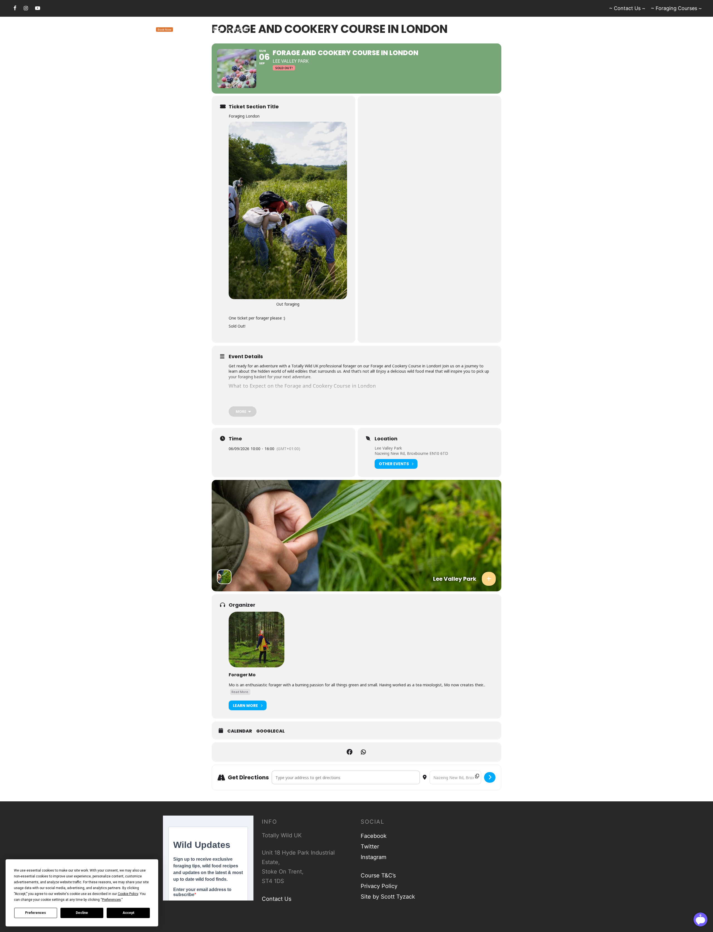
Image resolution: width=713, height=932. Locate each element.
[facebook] (15, 8)
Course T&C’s (378, 875)
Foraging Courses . (138, 29)
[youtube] (37, 8)
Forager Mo (242, 675)
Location (386, 438)
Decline (82, 913)
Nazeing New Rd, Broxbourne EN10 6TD (411, 453)
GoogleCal (270, 731)
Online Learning (200, 29)
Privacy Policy (379, 886)
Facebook (374, 836)
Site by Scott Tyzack (388, 896)
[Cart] (698, 29)
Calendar (239, 731)
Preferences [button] (111, 900)
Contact (237, 29)
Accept (128, 913)
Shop (92, 29)
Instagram (373, 857)
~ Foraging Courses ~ (676, 8)
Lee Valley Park (388, 448)
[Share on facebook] (349, 752)
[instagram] (25, 8)
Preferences (35, 913)
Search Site (33, 29)
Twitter (370, 846)
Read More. (240, 692)
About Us (66, 29)
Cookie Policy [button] (128, 894)
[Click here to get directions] (489, 777)
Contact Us (276, 899)
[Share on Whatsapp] (363, 752)
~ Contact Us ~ (627, 8)
